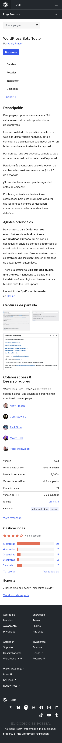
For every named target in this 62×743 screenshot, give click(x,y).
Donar (38, 653)
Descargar (11, 52)
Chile (13, 699)
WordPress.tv (12, 658)
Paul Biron (16, 427)
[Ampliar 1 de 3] (25, 314)
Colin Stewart (18, 416)
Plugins (37, 625)
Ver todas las (51, 571)
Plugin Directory (11, 14)
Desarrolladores (12, 653)
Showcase (39, 614)
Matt (7, 674)
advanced (37, 509)
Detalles (11, 64)
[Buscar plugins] (37, 25)
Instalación (13, 80)
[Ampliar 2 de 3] (54, 314)
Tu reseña (9, 571)
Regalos (39, 658)
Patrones (38, 631)
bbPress (9, 680)
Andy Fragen (15, 43)
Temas (36, 620)
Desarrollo (12, 88)
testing (54, 509)
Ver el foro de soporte (16, 595)
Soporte (11, 97)
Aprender (8, 641)
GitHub (11, 296)
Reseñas (12, 72)
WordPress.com (14, 668)
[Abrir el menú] (57, 4)
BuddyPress (12, 685)
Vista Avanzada (12, 518)
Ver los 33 (54, 501)
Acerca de (9, 614)
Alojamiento (10, 625)
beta (46, 509)
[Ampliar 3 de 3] (54, 337)
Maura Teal (16, 438)
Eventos (37, 647)
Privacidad (9, 631)
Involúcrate (39, 641)
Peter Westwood (20, 448)
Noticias (8, 620)
